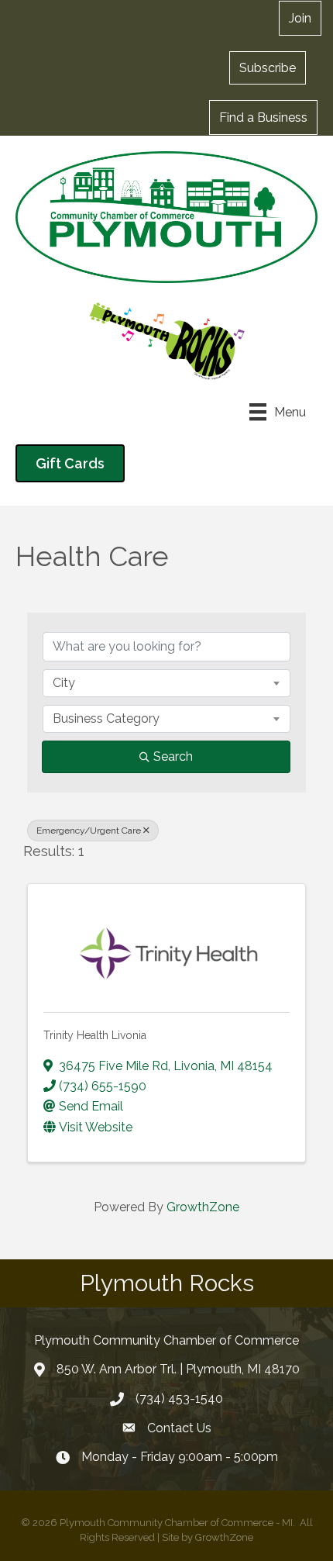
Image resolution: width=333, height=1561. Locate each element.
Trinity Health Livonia (94, 1035)
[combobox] (166, 683)
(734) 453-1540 (179, 1398)
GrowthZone (202, 1207)
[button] (267, 67)
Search (173, 756)
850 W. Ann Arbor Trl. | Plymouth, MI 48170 (178, 1369)
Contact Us (179, 1428)
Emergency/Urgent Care (88, 830)
